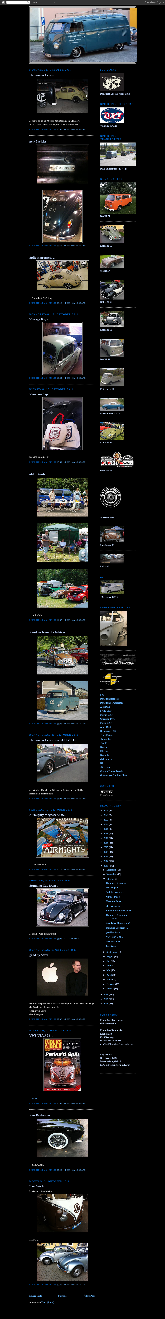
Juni (109, 965)
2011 (106, 865)
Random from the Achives (47, 632)
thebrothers (106, 759)
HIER (35, 1098)
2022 (106, 819)
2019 (106, 829)
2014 (106, 852)
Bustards (104, 755)
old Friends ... (38, 474)
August (110, 956)
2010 (106, 994)
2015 (106, 847)
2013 (106, 856)
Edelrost (104, 751)
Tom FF (104, 743)
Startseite (62, 1296)
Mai (109, 970)
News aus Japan (40, 394)
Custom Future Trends (111, 771)
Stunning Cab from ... (44, 885)
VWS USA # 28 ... (41, 1035)
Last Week (36, 1186)
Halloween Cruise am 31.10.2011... (53, 740)
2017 (106, 838)
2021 (106, 824)
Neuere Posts (35, 1296)
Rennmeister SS (108, 731)
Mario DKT (106, 723)
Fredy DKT (106, 711)
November (112, 874)
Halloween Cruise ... (43, 75)
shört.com (105, 767)
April (109, 975)
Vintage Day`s (39, 319)
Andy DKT (105, 727)
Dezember (112, 869)
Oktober (111, 879)
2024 (106, 810)
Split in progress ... (42, 257)
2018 (106, 833)
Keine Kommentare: (75, 129)
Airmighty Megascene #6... (47, 814)
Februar (111, 984)
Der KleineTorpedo (109, 698)
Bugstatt (104, 747)
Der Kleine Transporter (111, 702)
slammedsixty (106, 739)
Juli (109, 961)
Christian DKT (107, 719)
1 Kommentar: (72, 939)
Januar (110, 988)
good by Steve (38, 955)
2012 (106, 861)
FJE (102, 694)
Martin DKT (106, 715)
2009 (106, 999)
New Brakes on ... (41, 1115)
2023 (106, 815)
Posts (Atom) (47, 1302)
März (109, 979)
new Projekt (37, 141)
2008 (106, 1003)
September (112, 952)
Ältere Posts (89, 1296)
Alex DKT (105, 707)
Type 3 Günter (107, 735)
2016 (106, 842)
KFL (102, 763)
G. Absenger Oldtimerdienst (114, 775)
